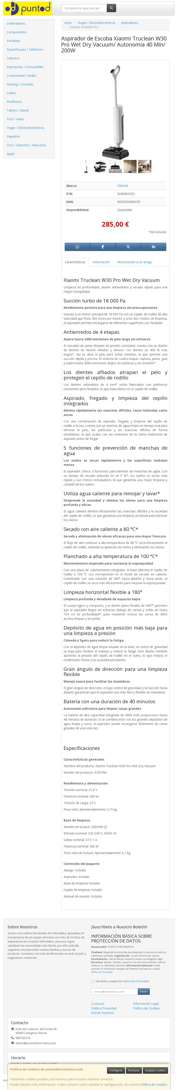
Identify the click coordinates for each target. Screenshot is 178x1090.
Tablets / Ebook (18, 110)
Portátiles (13, 41)
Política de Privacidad (101, 972)
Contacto (97, 1004)
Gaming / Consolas (20, 84)
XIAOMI (122, 186)
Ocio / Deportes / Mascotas (26, 145)
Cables (11, 93)
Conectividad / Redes (21, 75)
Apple (11, 154)
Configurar (116, 1070)
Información (101, 262)
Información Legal (146, 1004)
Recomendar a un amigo (134, 262)
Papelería (13, 136)
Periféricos (14, 102)
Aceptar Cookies (155, 1070)
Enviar (143, 991)
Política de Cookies (153, 1084)
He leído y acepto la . (122, 981)
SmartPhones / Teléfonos (25, 49)
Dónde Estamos (102, 1013)
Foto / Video (15, 119)
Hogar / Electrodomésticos (25, 128)
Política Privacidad (104, 1008)
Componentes (17, 32)
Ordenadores (16, 23)
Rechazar (134, 1070)
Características (75, 262)
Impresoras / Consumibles (25, 67)
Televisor (13, 58)
